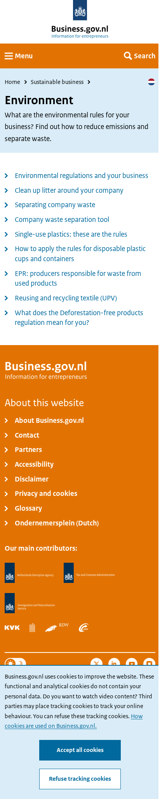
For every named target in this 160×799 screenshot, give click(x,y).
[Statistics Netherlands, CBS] (32, 627)
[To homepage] (80, 10)
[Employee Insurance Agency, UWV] (84, 627)
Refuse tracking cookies (80, 778)
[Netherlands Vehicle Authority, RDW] (57, 627)
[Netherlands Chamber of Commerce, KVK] (12, 627)
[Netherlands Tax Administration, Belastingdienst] (89, 573)
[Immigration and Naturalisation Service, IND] (29, 603)
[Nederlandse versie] (151, 82)
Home (12, 82)
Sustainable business (57, 82)
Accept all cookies (80, 750)
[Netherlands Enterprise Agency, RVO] (29, 573)
